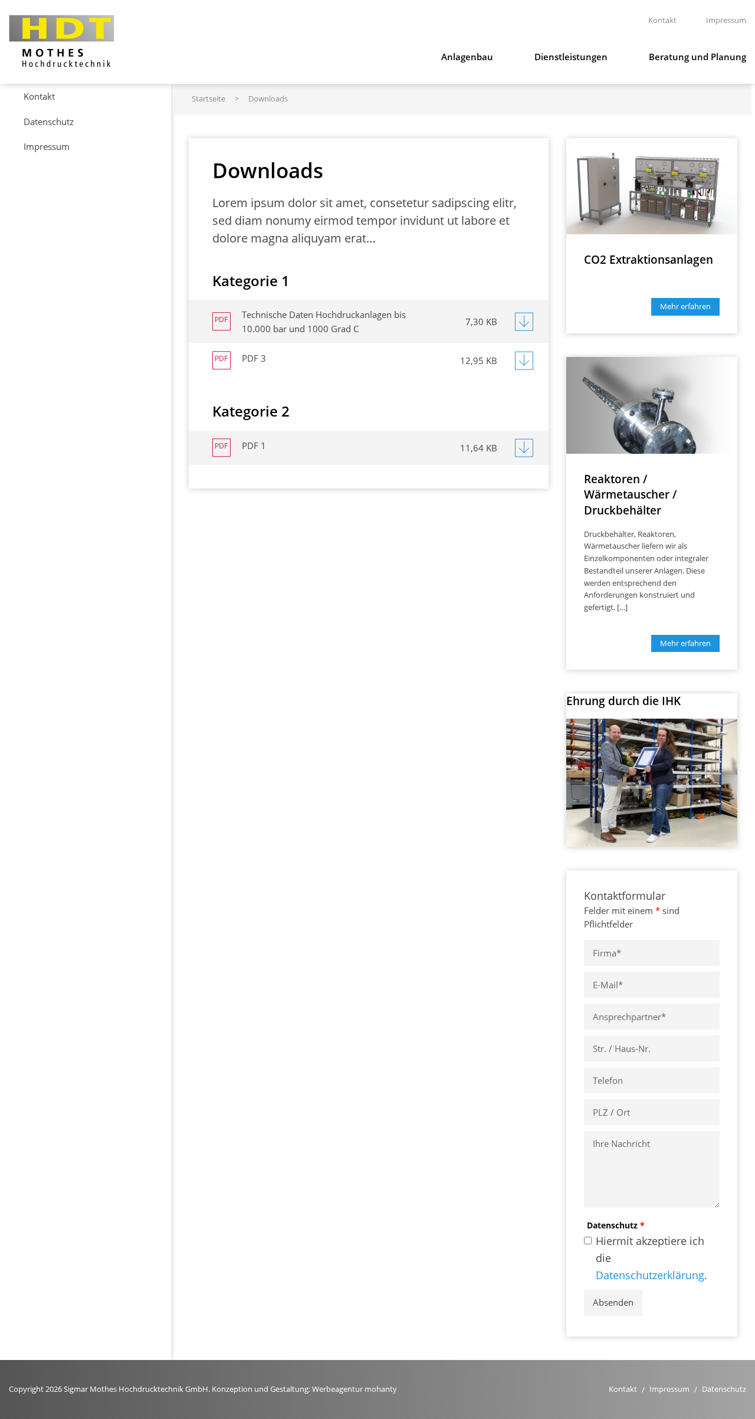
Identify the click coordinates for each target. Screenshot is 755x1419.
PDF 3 (254, 358)
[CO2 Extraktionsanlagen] (651, 185)
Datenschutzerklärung (650, 1275)
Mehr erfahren (685, 306)
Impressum (47, 146)
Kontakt (39, 96)
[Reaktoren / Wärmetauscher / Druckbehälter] (651, 404)
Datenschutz (616, 1225)
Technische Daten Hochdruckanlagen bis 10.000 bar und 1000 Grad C (324, 322)
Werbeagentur (337, 1389)
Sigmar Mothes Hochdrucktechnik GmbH (61, 41)
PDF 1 (254, 445)
